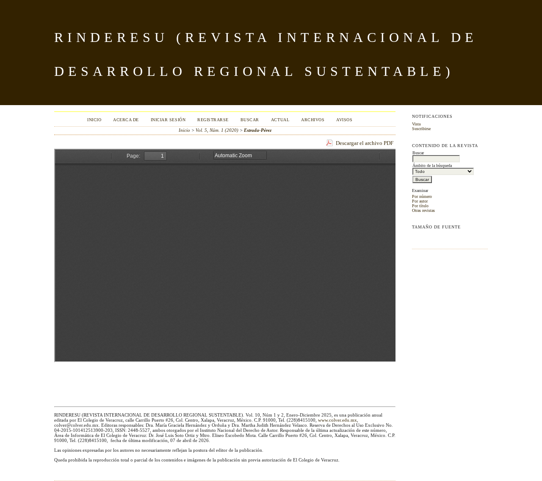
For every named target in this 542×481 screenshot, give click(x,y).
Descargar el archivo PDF (364, 143)
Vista (416, 124)
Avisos (344, 119)
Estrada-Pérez (257, 130)
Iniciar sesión (168, 119)
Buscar (250, 119)
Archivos (312, 119)
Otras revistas (423, 210)
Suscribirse (421, 128)
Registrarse (213, 119)
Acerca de (126, 119)
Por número (422, 196)
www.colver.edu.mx (337, 420)
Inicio (94, 119)
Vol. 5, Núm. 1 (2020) (217, 130)
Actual (280, 119)
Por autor (420, 201)
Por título (420, 205)
